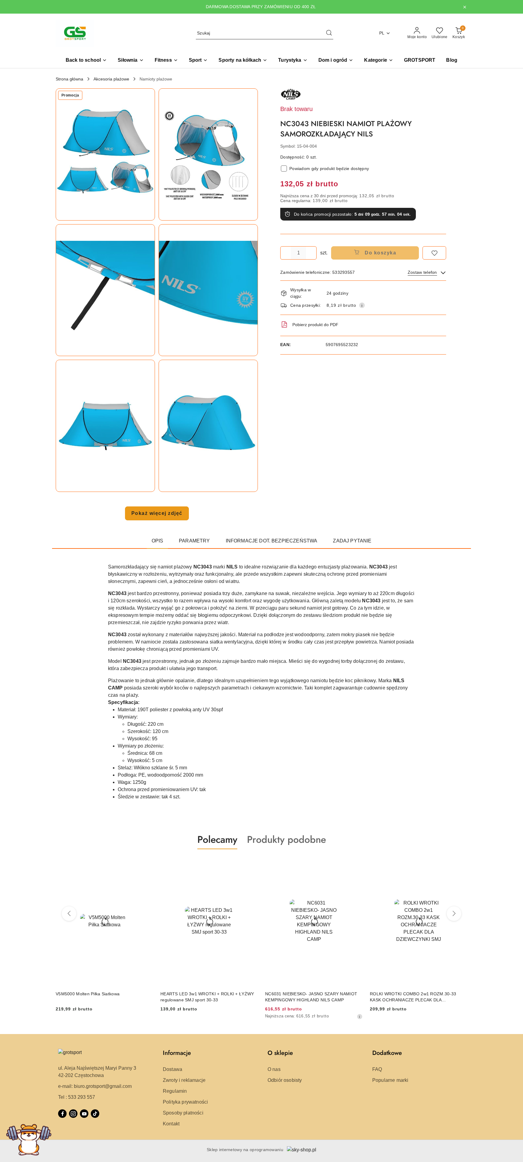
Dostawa (172, 1069)
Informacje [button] (177, 1053)
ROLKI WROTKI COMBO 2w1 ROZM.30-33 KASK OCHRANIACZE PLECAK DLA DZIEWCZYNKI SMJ (308, 997)
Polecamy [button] (217, 839)
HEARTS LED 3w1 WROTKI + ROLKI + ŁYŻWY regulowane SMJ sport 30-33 (102, 996)
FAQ (377, 1069)
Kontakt (171, 1123)
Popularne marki (390, 1080)
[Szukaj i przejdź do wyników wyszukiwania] (329, 33)
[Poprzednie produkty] (69, 914)
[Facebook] (62, 1113)
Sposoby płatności (183, 1112)
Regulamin (175, 1091)
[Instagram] (73, 1113)
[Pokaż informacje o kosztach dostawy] (362, 305)
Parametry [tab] (194, 540)
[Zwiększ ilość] (311, 253)
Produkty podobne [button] (286, 839)
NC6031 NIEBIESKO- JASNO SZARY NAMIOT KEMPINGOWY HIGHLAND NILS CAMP (206, 996)
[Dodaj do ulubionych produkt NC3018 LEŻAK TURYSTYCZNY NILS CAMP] (460, 863)
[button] (378, 60)
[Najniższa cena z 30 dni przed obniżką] (255, 1016)
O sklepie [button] (280, 1053)
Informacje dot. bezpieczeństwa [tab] (271, 540)
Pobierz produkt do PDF (315, 324)
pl (382, 33)
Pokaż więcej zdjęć (157, 513)
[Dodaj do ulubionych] (434, 253)
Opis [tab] (157, 540)
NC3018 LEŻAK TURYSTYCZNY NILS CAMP (414, 993)
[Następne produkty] (454, 914)
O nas (274, 1069)
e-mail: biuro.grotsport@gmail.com (95, 1086)
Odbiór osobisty (285, 1080)
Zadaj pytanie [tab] (352, 540)
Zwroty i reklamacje (184, 1080)
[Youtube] (84, 1113)
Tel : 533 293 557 (76, 1097)
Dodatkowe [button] (387, 1053)
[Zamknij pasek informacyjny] (464, 7)
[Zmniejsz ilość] (285, 253)
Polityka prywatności (185, 1102)
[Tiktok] (95, 1113)
